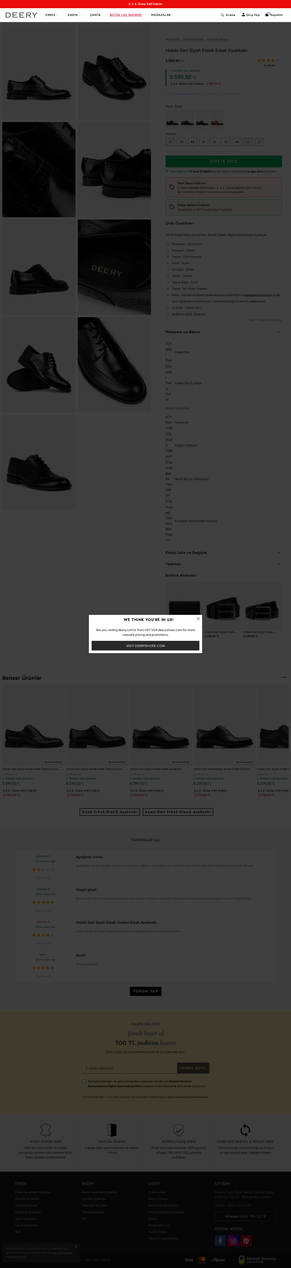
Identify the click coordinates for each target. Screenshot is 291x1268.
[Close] (198, 618)
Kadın (73, 15)
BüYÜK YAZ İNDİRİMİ (126, 15)
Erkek (50, 15)
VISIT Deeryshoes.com (145, 646)
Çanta (95, 15)
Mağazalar (161, 15)
